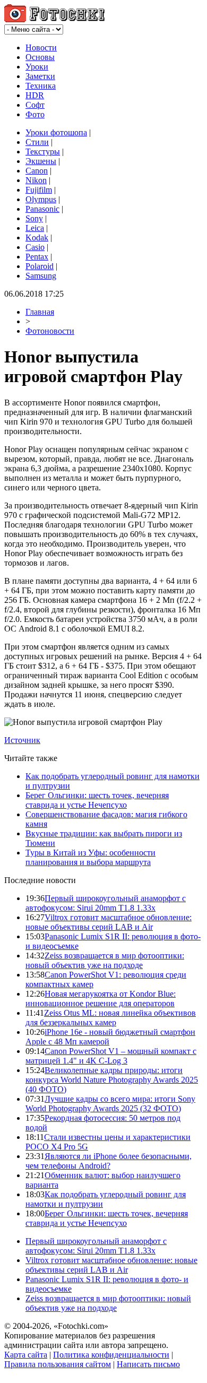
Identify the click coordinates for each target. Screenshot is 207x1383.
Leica (34, 227)
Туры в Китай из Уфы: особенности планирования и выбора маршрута (90, 857)
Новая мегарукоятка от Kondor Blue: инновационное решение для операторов (100, 998)
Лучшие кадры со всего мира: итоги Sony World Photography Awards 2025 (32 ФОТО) (110, 1103)
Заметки (40, 76)
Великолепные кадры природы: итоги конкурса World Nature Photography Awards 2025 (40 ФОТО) (111, 1080)
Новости (41, 47)
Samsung (40, 275)
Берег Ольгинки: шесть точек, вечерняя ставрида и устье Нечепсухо (97, 800)
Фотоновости (49, 330)
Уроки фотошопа (56, 132)
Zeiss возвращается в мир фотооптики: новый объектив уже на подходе (104, 960)
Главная (39, 311)
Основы (40, 57)
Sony (34, 218)
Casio (35, 247)
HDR (34, 95)
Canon (36, 170)
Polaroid (39, 266)
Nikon (36, 180)
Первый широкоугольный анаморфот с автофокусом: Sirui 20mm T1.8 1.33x (105, 903)
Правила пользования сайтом (57, 1364)
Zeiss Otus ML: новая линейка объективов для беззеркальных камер (110, 1017)
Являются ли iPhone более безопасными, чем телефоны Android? (108, 1161)
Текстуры (42, 151)
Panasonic (42, 208)
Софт (35, 104)
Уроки (36, 66)
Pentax (36, 256)
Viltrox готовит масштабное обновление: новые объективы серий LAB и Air (108, 922)
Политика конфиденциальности (111, 1354)
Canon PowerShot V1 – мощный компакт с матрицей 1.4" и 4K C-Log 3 (110, 1056)
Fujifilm (38, 189)
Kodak (36, 237)
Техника (40, 85)
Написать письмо (148, 1364)
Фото (35, 114)
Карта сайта (25, 1354)
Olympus (40, 199)
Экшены (40, 161)
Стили (37, 141)
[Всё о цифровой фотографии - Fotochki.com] (54, 19)
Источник (22, 740)
